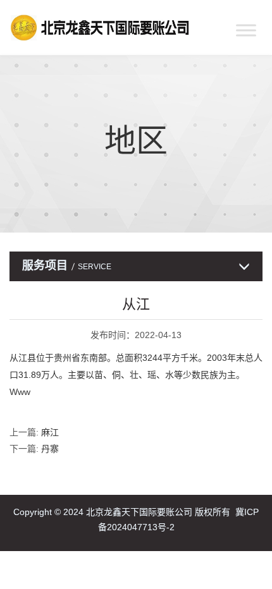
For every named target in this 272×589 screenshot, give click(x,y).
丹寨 (50, 449)
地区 (136, 141)
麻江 (50, 432)
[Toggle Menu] (246, 30)
